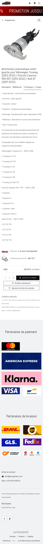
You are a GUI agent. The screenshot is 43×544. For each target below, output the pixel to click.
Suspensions (9, 20)
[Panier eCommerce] (29, 3)
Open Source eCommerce (31, 541)
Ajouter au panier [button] (29, 278)
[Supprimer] (5, 278)
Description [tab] (6, 87)
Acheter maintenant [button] (22, 283)
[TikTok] (10, 519)
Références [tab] (17, 87)
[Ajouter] (13, 278)
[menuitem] (13, 536)
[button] (39, 20)
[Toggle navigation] (39, 3)
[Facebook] (4, 519)
